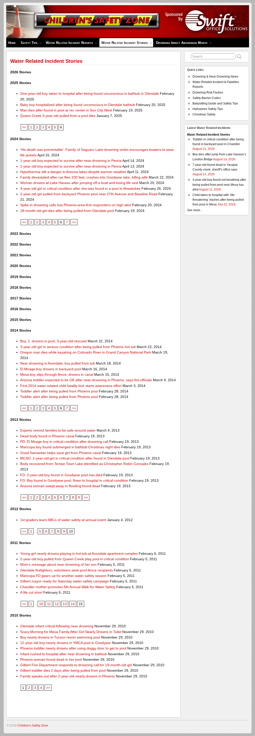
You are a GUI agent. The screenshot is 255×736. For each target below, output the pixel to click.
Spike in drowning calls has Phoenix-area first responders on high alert (75, 205)
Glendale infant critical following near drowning (56, 626)
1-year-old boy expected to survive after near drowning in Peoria (71, 161)
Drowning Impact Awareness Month (181, 43)
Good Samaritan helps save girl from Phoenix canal (60, 453)
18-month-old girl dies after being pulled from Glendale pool (67, 211)
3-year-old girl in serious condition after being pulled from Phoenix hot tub (78, 347)
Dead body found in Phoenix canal (47, 436)
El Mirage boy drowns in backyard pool (50, 369)
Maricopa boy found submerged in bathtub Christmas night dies (70, 447)
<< (24, 127)
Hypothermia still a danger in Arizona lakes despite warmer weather (73, 172)
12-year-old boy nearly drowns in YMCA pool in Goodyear (65, 643)
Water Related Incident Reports (69, 43)
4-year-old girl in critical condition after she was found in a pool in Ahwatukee (80, 188)
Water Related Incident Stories (124, 43)
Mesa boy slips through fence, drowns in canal (56, 374)
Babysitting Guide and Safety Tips (215, 103)
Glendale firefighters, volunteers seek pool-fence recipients (66, 570)
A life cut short (31, 592)
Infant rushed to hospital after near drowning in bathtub (63, 654)
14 (73, 604)
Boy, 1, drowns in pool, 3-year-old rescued (53, 341)
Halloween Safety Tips (207, 109)
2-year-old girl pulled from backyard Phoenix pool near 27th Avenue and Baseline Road (88, 194)
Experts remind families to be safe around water (58, 430)
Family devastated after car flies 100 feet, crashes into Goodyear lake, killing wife (84, 177)
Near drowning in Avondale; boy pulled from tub (57, 363)
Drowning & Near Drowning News (215, 76)
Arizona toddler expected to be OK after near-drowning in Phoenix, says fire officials (86, 380)
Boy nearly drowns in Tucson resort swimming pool (60, 637)
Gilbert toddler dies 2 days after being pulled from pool (63, 670)
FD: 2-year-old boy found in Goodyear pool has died (61, 475)
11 (49, 604)
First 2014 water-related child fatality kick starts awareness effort (71, 386)
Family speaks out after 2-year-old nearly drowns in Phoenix (67, 676)
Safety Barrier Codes (206, 98)
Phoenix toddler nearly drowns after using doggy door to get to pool (73, 648)
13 (65, 604)
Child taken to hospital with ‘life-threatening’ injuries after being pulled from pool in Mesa (218, 199)
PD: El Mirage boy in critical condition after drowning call (64, 442)
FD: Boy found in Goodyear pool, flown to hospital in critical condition (74, 480)
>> (74, 222)
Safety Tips (29, 43)
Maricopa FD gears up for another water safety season (63, 576)
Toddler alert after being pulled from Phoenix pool (59, 391)
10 (41, 604)
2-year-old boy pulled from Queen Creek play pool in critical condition (74, 559)
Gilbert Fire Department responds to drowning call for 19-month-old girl (76, 665)
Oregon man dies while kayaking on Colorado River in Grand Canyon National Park (85, 352)
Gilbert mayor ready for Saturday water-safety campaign (64, 581)
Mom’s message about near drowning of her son (58, 564)
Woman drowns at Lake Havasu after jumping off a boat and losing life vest (79, 183)
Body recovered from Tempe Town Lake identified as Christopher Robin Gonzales (84, 464)
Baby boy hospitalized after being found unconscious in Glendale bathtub (77, 105)
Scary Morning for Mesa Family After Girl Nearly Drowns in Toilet (70, 632)
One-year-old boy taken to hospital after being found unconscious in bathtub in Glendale (89, 93)
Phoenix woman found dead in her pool (51, 659)
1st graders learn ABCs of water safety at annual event (63, 520)
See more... (194, 210)
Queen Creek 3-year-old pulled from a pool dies (57, 116)
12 (57, 604)
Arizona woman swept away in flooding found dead (60, 486)
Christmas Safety (203, 114)
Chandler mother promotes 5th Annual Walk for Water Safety (67, 587)
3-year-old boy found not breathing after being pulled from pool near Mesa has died (219, 184)
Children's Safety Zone (32, 725)
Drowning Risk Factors (207, 92)
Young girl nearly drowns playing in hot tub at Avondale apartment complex (79, 553)
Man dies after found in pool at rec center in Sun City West (66, 110)
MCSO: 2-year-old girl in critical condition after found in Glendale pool (74, 458)
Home (12, 43)
